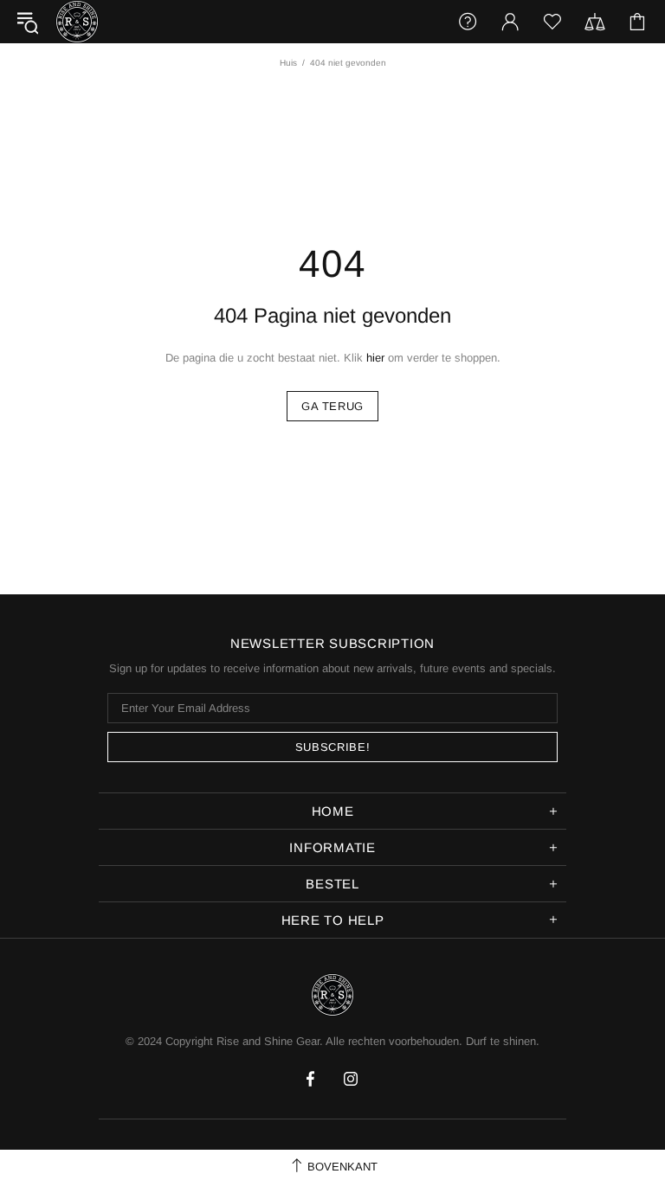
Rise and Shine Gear (77, 21)
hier (375, 357)
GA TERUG (332, 406)
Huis (288, 62)
